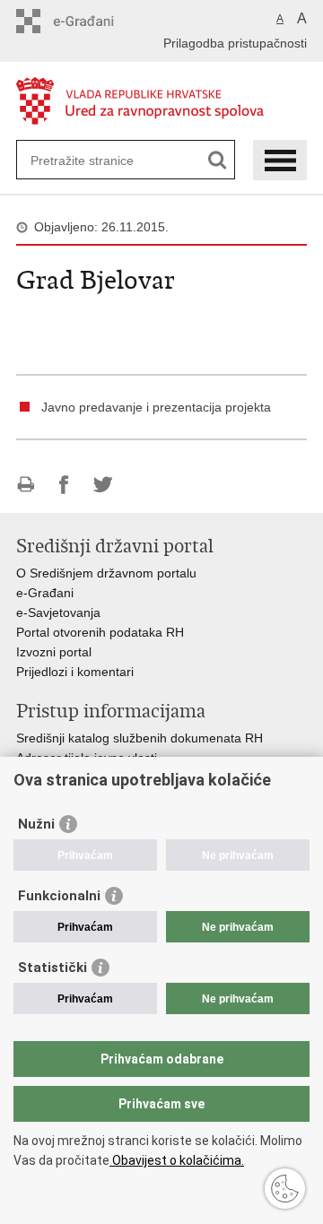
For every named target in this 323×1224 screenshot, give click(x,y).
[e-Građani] (93, 21)
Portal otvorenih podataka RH (102, 632)
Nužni (36, 824)
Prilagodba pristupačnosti (235, 43)
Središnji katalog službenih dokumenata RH (139, 738)
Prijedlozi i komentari (75, 671)
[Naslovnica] (161, 101)
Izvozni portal (54, 652)
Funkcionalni (59, 896)
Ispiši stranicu (25, 484)
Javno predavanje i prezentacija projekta (156, 407)
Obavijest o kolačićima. (176, 1160)
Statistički (52, 967)
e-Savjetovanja (58, 612)
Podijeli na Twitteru (102, 484)
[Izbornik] (280, 160)
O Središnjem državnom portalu (106, 573)
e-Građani (45, 593)
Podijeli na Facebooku (64, 484)
